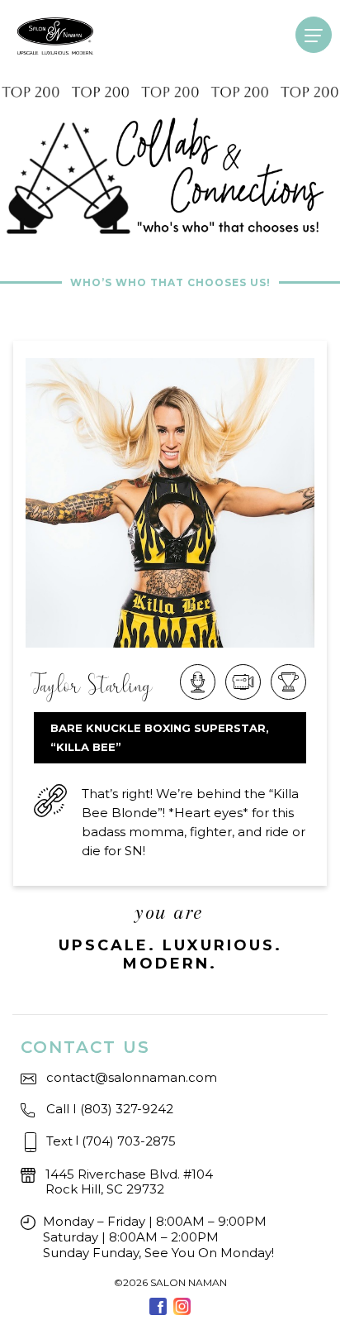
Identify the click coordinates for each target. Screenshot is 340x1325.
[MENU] (313, 35)
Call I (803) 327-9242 (109, 1109)
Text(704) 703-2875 (111, 1140)
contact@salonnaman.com (131, 1077)
